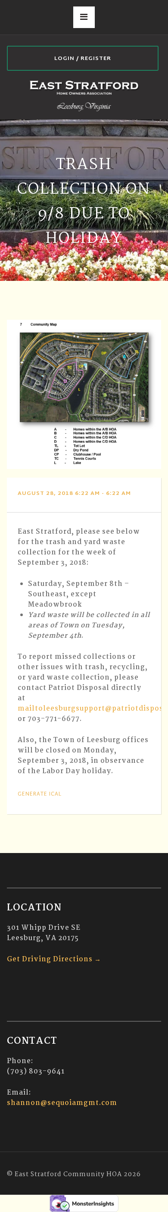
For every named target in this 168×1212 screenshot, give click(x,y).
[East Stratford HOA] (84, 95)
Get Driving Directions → (54, 959)
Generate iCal (40, 794)
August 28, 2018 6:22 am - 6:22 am (74, 493)
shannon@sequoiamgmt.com (62, 1103)
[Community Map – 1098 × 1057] (84, 394)
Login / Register (82, 59)
